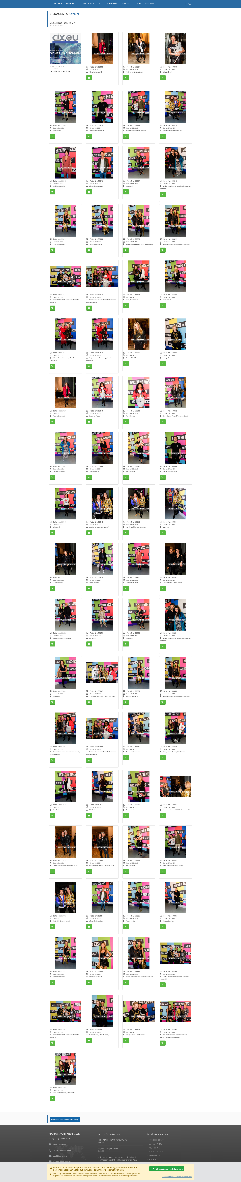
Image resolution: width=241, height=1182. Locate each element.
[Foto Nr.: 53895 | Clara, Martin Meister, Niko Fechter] (65, 1069)
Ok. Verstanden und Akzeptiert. (169, 1169)
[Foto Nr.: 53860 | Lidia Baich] (139, 615)
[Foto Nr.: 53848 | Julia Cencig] (65, 503)
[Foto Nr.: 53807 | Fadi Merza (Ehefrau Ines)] (139, 49)
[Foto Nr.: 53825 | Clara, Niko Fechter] (139, 276)
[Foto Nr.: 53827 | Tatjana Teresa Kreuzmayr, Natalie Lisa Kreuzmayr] (65, 334)
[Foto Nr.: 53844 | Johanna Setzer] (102, 448)
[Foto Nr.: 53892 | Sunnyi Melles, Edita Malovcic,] (102, 1011)
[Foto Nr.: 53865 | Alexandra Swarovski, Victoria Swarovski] (176, 673)
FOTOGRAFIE (88, 4)
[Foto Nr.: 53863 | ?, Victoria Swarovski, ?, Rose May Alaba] (102, 673)
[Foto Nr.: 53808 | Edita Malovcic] (176, 49)
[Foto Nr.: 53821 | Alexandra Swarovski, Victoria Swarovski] (139, 221)
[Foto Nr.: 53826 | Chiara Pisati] (176, 276)
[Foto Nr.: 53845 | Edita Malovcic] (139, 448)
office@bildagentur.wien (62, 1161)
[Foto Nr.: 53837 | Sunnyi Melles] (176, 334)
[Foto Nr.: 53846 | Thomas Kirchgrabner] (176, 448)
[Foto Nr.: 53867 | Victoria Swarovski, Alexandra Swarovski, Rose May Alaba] (65, 728)
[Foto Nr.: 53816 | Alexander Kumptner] (102, 163)
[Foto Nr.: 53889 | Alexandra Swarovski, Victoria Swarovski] (139, 953)
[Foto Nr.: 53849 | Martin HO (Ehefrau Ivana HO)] (102, 503)
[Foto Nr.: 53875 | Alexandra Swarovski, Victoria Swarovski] (176, 786)
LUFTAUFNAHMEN (156, 1144)
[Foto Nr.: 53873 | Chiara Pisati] (139, 786)
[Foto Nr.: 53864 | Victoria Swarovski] (139, 673)
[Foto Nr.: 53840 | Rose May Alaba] (102, 392)
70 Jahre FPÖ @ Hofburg (108, 1148)
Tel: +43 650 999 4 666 (145, 4)
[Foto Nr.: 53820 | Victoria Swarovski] (102, 221)
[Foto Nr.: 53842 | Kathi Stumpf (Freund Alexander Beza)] (176, 392)
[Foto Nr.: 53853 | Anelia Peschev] (65, 559)
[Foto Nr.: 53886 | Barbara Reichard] (176, 897)
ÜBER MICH (126, 4)
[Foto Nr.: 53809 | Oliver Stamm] (65, 107)
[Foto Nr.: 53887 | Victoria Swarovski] (65, 953)
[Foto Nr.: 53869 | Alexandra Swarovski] (139, 728)
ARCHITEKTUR (154, 1148)
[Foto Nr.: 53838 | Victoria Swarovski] (65, 392)
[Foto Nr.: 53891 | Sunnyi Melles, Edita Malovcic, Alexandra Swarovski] (65, 1011)
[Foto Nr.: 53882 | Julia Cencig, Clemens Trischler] (176, 842)
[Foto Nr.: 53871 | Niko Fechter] (65, 786)
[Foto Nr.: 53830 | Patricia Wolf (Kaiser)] (139, 334)
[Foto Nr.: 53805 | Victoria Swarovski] (102, 49)
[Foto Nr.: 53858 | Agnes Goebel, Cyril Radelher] (65, 615)
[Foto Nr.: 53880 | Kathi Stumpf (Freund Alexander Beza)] (102, 842)
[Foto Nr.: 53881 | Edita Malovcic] (139, 842)
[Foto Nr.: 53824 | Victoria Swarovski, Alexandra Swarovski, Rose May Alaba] (102, 276)
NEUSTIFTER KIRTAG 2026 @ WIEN (112, 1140)
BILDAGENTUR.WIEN (108, 4)
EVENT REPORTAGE (156, 1140)
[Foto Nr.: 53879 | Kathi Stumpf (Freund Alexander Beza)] (65, 842)
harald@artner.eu (60, 1156)
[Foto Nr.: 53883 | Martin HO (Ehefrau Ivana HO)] (65, 897)
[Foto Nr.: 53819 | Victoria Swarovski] (65, 221)
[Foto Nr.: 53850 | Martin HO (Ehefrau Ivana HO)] (139, 503)
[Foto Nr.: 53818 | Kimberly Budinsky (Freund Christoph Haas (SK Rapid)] (176, 163)
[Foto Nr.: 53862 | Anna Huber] (65, 673)
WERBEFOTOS (154, 1155)
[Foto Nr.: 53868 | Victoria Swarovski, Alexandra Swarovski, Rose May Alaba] (102, 728)
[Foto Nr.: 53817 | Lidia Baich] (139, 163)
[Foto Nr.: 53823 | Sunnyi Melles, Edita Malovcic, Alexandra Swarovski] (65, 276)
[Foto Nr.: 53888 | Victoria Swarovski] (102, 953)
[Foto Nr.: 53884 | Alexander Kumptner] (102, 897)
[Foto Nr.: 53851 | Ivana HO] (176, 503)
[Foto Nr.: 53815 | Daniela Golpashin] (65, 163)
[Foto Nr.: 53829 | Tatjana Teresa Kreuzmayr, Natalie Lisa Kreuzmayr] (102, 334)
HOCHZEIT (153, 1159)
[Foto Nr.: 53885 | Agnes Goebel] (139, 897)
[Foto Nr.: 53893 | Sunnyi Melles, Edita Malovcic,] (139, 1011)
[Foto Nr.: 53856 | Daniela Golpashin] (139, 559)
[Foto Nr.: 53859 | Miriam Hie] (102, 615)
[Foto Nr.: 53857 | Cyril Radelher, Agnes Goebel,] (176, 559)
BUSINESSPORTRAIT (156, 1151)
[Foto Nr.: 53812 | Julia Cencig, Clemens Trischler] (139, 107)
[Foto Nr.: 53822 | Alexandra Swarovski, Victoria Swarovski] (176, 221)
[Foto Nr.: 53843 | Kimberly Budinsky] (65, 448)
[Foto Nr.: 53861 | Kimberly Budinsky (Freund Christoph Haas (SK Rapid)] (176, 615)
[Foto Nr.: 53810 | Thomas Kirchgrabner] (102, 107)
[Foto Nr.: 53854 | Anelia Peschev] (102, 559)
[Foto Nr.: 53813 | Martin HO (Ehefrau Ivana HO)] (176, 107)
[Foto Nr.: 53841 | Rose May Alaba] (139, 392)
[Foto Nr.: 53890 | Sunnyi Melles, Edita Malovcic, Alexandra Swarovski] (176, 953)
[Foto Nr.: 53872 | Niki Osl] (102, 786)
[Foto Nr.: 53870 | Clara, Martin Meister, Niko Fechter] (176, 728)
